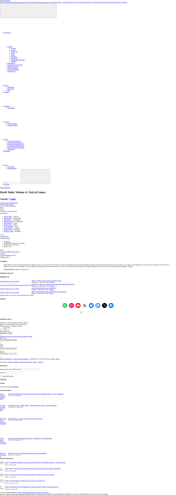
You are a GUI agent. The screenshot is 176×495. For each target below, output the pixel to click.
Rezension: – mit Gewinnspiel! (32, 405)
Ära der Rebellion (5, 255)
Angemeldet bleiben (8, 376)
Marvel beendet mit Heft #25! (44, 288)
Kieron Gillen (8, 216)
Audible (7, 336)
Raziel (6, 462)
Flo (50, 359)
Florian (52, 282)
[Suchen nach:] (12, 183)
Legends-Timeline (12, 125)
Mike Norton (7, 220)
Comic (13, 199)
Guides (6, 139)
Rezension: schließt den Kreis (34, 487)
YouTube (29, 336)
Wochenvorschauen (13, 66)
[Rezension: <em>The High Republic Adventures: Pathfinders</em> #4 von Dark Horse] (3, 445)
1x (5, 329)
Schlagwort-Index (12, 68)
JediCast (6, 85)
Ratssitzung (10, 89)
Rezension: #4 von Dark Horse (30, 438)
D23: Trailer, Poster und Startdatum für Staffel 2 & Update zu (37, 468)
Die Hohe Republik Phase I (15, 143)
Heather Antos (8, 229)
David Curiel (7, 225)
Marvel (8, 241)
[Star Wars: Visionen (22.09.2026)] (116, 2)
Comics (13, 50)
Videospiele (14, 58)
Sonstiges (13, 61)
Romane (13, 48)
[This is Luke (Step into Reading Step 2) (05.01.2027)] (16, 2)
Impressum (26, 492)
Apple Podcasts (15, 336)
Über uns (40, 492)
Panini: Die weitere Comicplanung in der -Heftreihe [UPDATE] (53, 284)
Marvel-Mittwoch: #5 (25, 418)
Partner (46, 492)
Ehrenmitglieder (12, 168)
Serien (13, 55)
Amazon (2, 336)
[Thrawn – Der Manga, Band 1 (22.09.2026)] (69, 2)
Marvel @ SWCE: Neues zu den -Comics (47, 280)
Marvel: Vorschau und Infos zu (49, 291)
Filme (12, 53)
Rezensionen (11, 63)
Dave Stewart (8, 223)
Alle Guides (10, 149)
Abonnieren (4, 333)
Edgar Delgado (8, 226)
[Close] (0, 335)
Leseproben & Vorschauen (15, 65)
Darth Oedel (8, 468)
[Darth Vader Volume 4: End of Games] (9, 204)
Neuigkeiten (10, 167)
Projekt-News (11, 71)
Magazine (14, 56)
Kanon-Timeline (12, 123)
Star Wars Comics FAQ (14, 141)
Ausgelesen (10, 87)
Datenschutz (33, 492)
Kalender (6, 92)
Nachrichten (7, 32)
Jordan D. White (8, 231)
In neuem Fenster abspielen (20, 359)
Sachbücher (14, 51)
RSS (8, 90)
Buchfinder (7, 151)
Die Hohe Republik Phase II (15, 144)
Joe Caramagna (8, 228)
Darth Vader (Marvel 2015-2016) (9, 251)
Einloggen (7, 184)
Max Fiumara (8, 218)
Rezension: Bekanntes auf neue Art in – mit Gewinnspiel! (35, 394)
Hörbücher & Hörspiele (18, 60)
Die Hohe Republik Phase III (15, 146)
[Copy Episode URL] (0, 350)
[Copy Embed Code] (0, 356)
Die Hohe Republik (13, 70)
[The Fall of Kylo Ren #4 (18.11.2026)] (44, 2)
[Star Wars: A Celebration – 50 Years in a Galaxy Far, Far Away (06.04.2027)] (94, 2)
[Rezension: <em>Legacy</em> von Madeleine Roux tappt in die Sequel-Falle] (3, 455)
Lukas (53, 359)
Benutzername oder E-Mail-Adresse (10, 369)
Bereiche (9, 46)
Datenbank (7, 106)
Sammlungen (11, 108)
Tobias (57, 359)
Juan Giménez (4, 236)
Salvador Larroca (9, 221)
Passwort (2, 372)
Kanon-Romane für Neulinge (15, 147)
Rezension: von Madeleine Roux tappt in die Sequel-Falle (27, 453)
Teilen (10, 333)
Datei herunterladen (5, 359)
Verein (5, 165)
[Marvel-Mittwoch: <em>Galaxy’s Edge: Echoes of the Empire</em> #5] (3, 428)
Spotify (25, 336)
